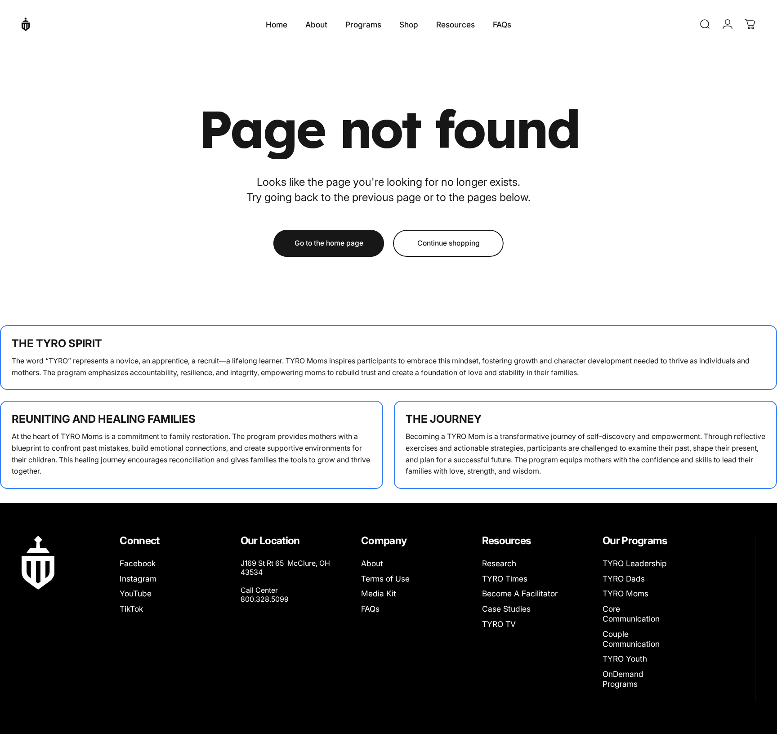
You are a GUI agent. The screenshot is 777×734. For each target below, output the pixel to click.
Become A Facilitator (520, 593)
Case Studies (506, 608)
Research (499, 563)
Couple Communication (631, 639)
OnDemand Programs (623, 679)
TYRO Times (504, 578)
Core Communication (631, 613)
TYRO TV (499, 624)
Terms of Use (385, 578)
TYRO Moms (625, 593)
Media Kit (378, 593)
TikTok (131, 608)
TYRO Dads (624, 578)
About (372, 563)
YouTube (136, 593)
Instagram (138, 578)
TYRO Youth (625, 658)
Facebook (138, 563)
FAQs (370, 608)
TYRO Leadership (635, 563)
